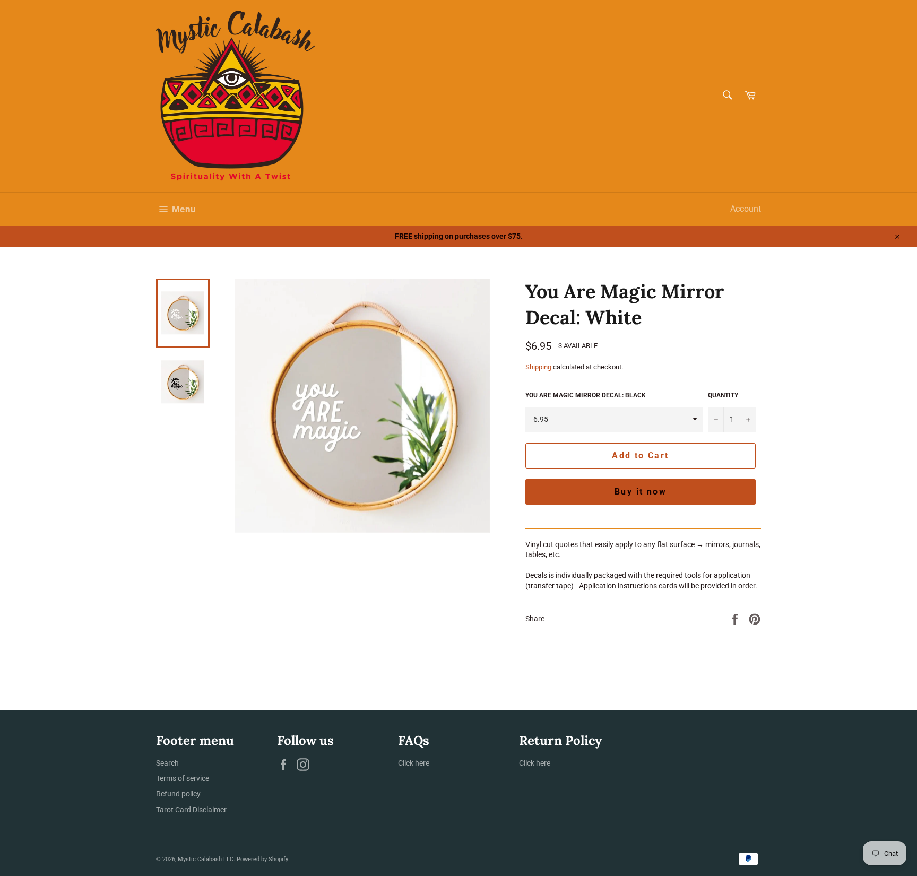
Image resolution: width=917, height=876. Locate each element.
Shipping (538, 367)
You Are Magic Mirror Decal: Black (585, 395)
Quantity (723, 395)
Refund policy (178, 794)
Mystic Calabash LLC (205, 859)
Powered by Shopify (262, 859)
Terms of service (182, 778)
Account (745, 209)
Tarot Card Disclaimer (191, 809)
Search (167, 763)
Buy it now (641, 492)
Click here (413, 763)
